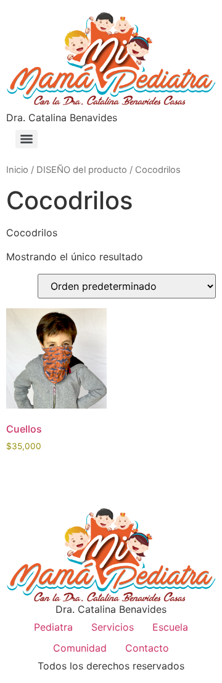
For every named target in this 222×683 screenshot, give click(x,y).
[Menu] (26, 139)
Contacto (147, 648)
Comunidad (80, 648)
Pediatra (53, 627)
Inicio (17, 169)
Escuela (170, 627)
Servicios (112, 627)
